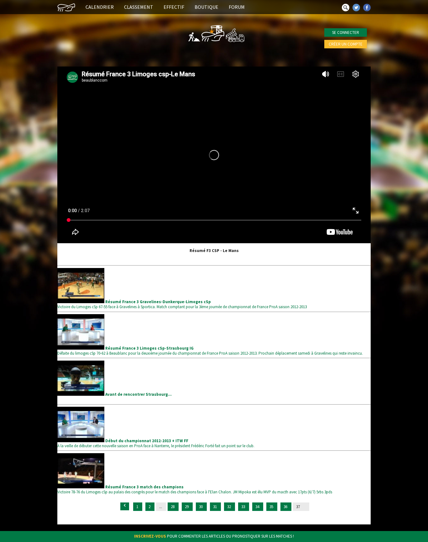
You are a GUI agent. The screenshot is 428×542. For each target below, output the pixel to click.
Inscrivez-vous (150, 536)
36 (286, 506)
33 (243, 506)
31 (215, 506)
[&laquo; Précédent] (124, 506)
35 (271, 506)
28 (173, 506)
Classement (138, 7)
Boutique (206, 7)
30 (201, 506)
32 (229, 506)
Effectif (174, 7)
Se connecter (345, 32)
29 (187, 506)
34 (257, 506)
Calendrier (100, 7)
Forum (237, 7)
